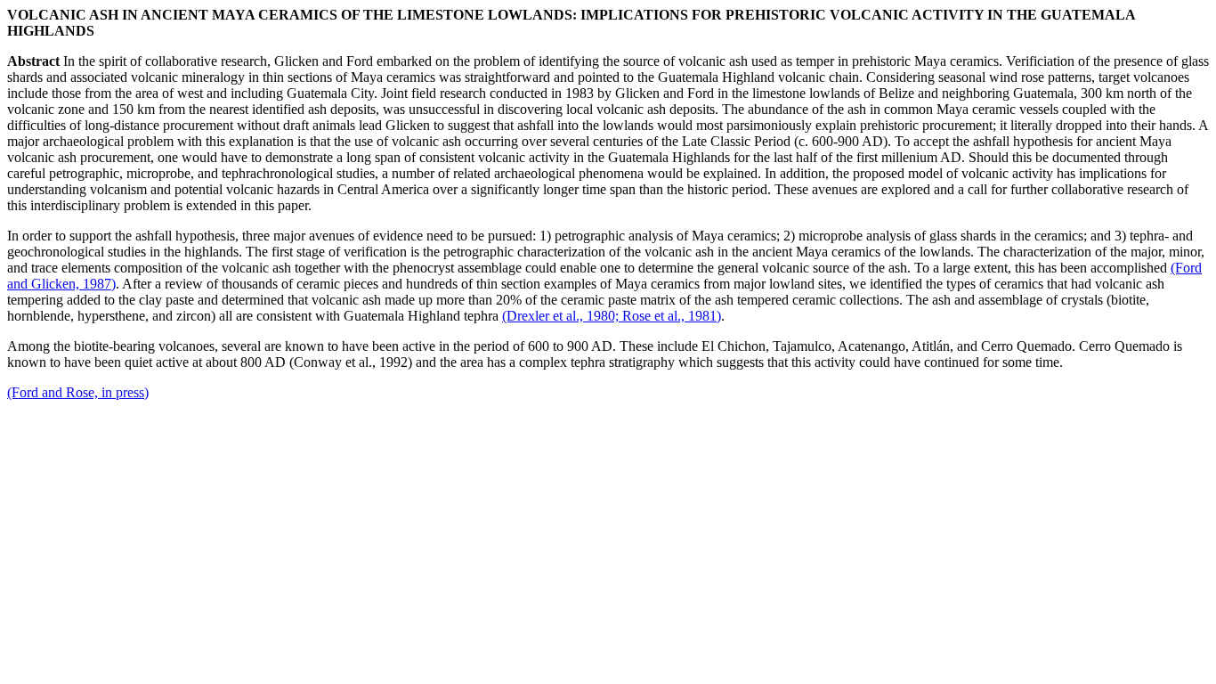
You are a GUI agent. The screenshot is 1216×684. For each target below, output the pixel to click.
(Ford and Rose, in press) (78, 392)
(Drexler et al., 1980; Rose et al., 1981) (611, 315)
